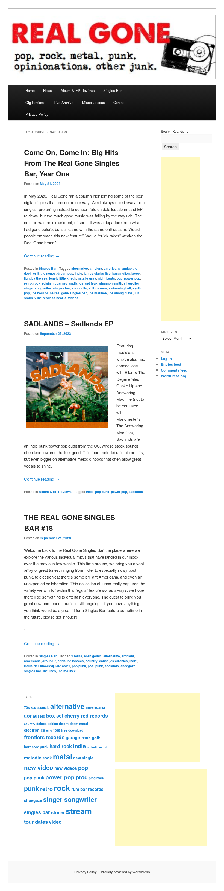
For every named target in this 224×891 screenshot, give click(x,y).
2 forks (76, 656)
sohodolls (79, 288)
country (92, 660)
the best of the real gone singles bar (59, 293)
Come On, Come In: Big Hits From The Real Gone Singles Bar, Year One (71, 163)
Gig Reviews (35, 102)
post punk (95, 665)
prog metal (96, 778)
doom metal (79, 723)
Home (30, 90)
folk (56, 730)
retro (28, 283)
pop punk (102, 491)
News (47, 90)
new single (83, 758)
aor (28, 715)
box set (54, 715)
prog (82, 777)
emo (49, 730)
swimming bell (120, 288)
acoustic (43, 707)
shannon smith (110, 283)
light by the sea (36, 278)
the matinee (98, 293)
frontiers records (44, 737)
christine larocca (71, 660)
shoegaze (127, 665)
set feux (91, 283)
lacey (135, 273)
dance (104, 660)
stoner (58, 812)
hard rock (60, 746)
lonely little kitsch (62, 278)
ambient (96, 268)
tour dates (36, 821)
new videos (65, 768)
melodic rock (38, 757)
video (55, 821)
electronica (119, 660)
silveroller (131, 283)
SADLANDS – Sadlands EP (68, 323)
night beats (106, 278)
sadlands (76, 283)
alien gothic (93, 656)
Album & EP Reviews (78, 90)
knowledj (47, 665)
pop (119, 278)
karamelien (121, 273)
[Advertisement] (180, 239)
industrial (31, 665)
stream (79, 811)
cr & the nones (44, 273)
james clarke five (97, 273)
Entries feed (171, 364)
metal (62, 756)
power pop (132, 278)
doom (64, 723)
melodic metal (97, 747)
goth (96, 738)
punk (31, 788)
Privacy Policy (36, 114)
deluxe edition (47, 723)
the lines (49, 670)
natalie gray (87, 278)
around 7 (49, 660)
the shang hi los (120, 293)
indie (78, 273)
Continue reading (41, 256)
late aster (62, 665)
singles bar (61, 288)
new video (38, 767)
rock (36, 283)
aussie (39, 716)
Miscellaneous (93, 102)
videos (73, 297)
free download (72, 730)
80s (33, 707)
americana (112, 268)
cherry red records (86, 715)
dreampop (65, 273)
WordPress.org (173, 375)
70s (27, 707)
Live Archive (63, 102)
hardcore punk (36, 746)
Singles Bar (112, 90)
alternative (79, 268)
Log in (166, 358)
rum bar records (87, 789)
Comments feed (174, 370)
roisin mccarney (54, 283)
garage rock (78, 737)
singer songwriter (37, 288)
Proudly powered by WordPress (125, 871)
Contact (119, 102)
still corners (98, 288)
